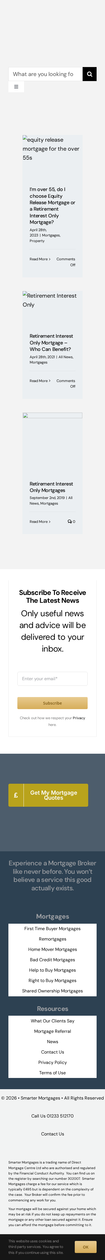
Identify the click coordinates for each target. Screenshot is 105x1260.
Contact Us (52, 1134)
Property (37, 240)
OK (85, 1247)
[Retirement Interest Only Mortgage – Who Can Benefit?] (52, 308)
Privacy (79, 718)
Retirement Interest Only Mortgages (51, 487)
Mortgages (51, 235)
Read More (39, 259)
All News (66, 357)
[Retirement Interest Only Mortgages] (52, 442)
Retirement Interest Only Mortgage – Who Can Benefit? (51, 343)
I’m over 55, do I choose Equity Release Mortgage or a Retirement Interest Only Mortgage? (52, 206)
